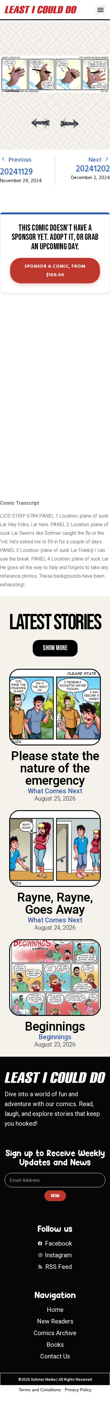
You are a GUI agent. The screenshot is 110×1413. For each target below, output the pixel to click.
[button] (100, 10)
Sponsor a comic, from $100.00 (55, 271)
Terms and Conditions (40, 1389)
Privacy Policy (78, 1389)
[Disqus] (55, 397)
